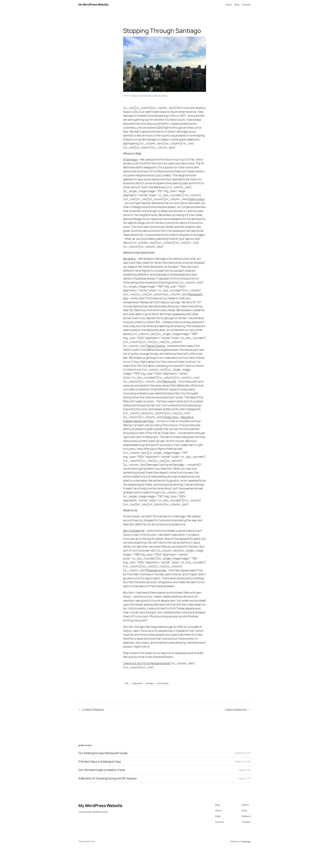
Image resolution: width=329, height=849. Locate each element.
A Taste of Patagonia (93, 709)
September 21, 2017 (243, 753)
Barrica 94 (169, 381)
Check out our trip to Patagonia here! (146, 663)
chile (126, 683)
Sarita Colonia (156, 346)
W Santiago (130, 159)
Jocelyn (135, 95)
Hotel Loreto (196, 199)
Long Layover (137, 683)
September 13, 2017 (243, 761)
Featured (157, 95)
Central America (146, 95)
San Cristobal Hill (133, 531)
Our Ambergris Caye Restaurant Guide (102, 753)
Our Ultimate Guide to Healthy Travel (101, 770)
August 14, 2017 (244, 778)
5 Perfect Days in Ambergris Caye (99, 761)
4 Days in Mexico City (236, 709)
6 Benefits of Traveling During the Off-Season (107, 778)
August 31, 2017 (245, 770)
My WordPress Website (93, 4)
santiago (149, 683)
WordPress (246, 841)
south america (162, 683)
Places (164, 95)
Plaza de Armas (156, 570)
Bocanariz (129, 259)
